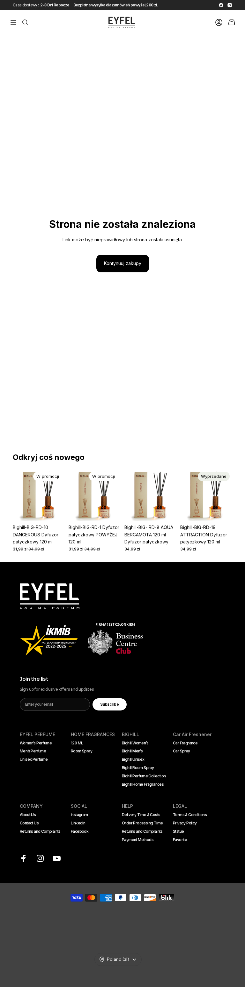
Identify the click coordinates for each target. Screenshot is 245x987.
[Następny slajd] (58, 495)
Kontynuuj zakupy (122, 263)
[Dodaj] (55, 512)
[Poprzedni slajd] (20, 495)
